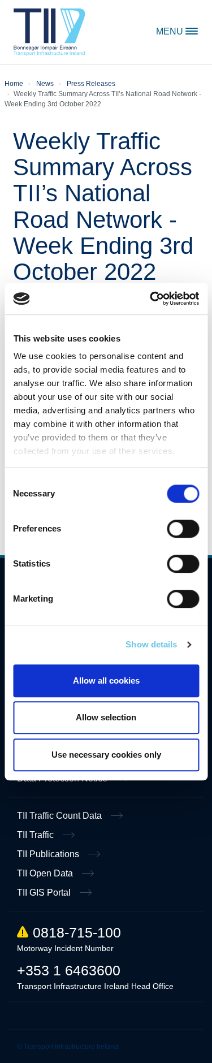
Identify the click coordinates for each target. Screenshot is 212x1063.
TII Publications (49, 854)
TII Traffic (36, 835)
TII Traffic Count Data (60, 815)
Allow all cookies (106, 680)
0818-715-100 (77, 932)
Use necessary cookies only (106, 754)
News (45, 84)
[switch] (183, 529)
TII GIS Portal (45, 892)
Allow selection (106, 717)
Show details (151, 644)
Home (49, 32)
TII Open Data (46, 873)
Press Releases (91, 84)
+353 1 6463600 (68, 970)
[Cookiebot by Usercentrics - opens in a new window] (151, 298)
